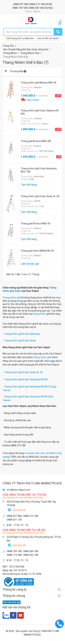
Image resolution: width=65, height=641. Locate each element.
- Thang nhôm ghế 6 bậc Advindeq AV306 (25, 379)
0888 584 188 (36, 7)
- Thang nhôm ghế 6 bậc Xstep (19, 340)
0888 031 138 (14, 519)
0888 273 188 (37, 4)
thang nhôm (39, 313)
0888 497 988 (21, 4)
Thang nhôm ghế (12, 297)
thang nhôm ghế (42, 357)
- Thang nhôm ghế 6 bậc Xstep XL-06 (23, 372)
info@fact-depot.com (19, 489)
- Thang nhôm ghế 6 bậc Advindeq (21, 333)
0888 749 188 (20, 7)
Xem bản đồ (19, 510)
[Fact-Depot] (31, 20)
